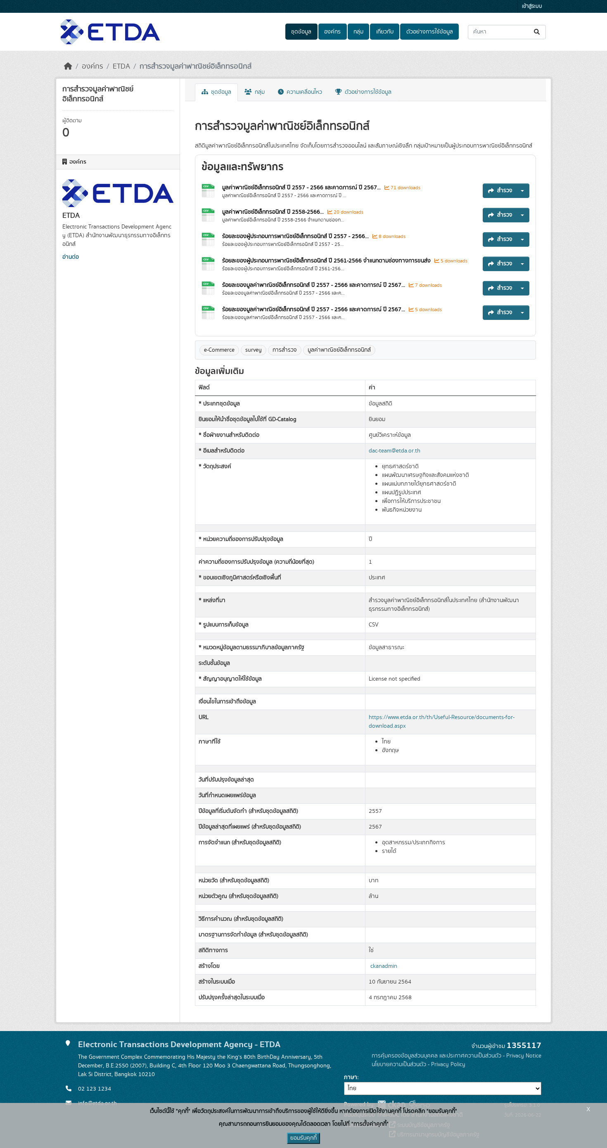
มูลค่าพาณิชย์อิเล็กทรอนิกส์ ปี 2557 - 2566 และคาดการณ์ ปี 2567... (301, 187)
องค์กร (332, 32)
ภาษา (350, 1077)
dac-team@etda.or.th (394, 451)
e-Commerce (219, 350)
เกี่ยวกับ (385, 32)
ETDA (121, 66)
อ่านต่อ (70, 257)
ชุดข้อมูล (301, 32)
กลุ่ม (358, 32)
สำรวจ (504, 190)
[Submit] (537, 32)
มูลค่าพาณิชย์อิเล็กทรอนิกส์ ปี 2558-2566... (273, 212)
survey (253, 350)
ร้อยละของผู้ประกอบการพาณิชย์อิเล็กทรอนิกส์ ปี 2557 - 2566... (295, 236)
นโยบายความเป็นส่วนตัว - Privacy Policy (418, 1064)
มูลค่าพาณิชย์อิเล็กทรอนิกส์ (339, 350)
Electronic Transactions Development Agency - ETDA (179, 1044)
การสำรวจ (285, 350)
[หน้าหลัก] (68, 66)
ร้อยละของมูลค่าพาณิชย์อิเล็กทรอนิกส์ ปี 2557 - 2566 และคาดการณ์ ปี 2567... (313, 285)
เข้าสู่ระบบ (532, 6)
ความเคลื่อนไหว (303, 92)
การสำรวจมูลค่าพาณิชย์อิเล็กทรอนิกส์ (195, 66)
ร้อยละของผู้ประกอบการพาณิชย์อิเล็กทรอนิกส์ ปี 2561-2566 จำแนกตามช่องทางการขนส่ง (326, 261)
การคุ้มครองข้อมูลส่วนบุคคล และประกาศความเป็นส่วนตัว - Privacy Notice (456, 1056)
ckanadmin (383, 966)
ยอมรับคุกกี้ (303, 1138)
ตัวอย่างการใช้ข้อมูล (429, 32)
